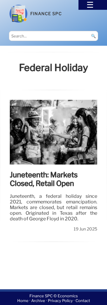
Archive (38, 300)
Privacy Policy (60, 300)
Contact (82, 300)
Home (23, 300)
